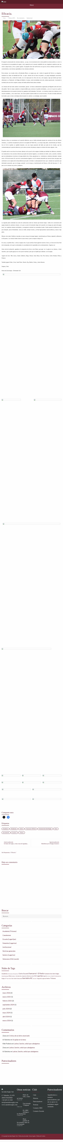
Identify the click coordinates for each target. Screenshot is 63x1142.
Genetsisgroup (5, 976)
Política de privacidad (23, 1136)
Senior (48, 978)
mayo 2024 (6, 1013)
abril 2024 (6, 1017)
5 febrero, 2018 (19, 1106)
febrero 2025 (7, 1001)
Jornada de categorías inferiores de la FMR (26, 976)
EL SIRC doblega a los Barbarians (23, 1112)
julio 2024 (6, 1009)
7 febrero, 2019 (11, 18)
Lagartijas (40, 976)
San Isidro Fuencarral (16, 978)
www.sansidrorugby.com (9, 1105)
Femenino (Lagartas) (9, 943)
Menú (32, 5)
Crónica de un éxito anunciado (19, 1036)
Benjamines (15, 973)
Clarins (21, 828)
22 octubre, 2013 (19, 1125)
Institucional (29, 18)
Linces (49, 976)
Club (34, 1095)
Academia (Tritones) (9, 931)
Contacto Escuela (38, 1111)
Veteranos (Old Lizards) (11, 959)
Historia (35, 1098)
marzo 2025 (7, 997)
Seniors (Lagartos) (9, 955)
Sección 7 (14, 832)
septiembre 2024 (8, 1005)
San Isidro (9, 978)
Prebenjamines (58, 976)
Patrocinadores (37, 1101)
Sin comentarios (20, 18)
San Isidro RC (6, 832)
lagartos (45, 976)
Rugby (3, 978)
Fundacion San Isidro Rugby (45, 828)
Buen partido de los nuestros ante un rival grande (23, 1121)
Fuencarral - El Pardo (31, 828)
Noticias (35, 1105)
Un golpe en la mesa (19, 1040)
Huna (56, 828)
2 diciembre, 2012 (20, 1115)
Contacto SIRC (38, 1108)
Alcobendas (13, 828)
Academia (5, 828)
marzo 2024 (7, 1020)
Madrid (52, 976)
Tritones (22, 832)
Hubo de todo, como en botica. (23, 1096)
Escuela (25, 973)
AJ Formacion (10, 973)
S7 (6, 978)
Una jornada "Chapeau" (27, 1104)
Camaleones (7, 935)
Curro (4, 18)
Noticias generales (9, 951)
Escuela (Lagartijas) (9, 939)
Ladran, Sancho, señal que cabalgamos (27, 1044)
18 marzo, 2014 (19, 1099)
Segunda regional (41, 978)
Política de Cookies (41, 1136)
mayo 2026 (6, 993)
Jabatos (13, 976)
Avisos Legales (32, 1136)
